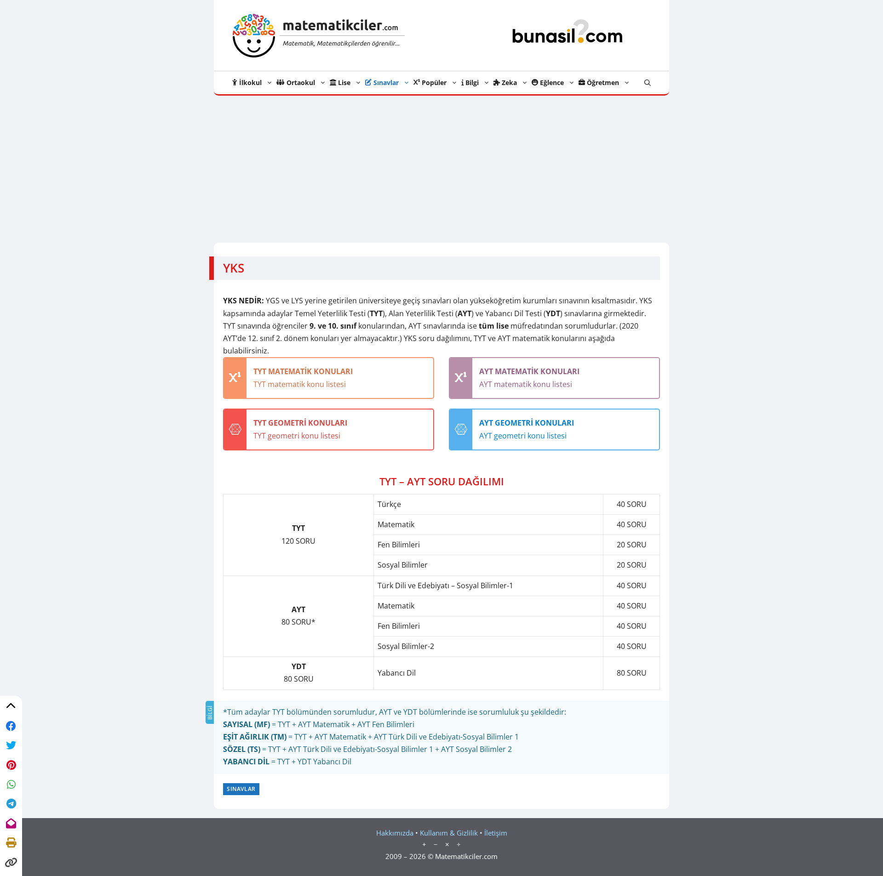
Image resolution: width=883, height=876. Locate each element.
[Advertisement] (441, 164)
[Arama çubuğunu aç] (647, 82)
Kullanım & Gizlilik (449, 832)
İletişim (495, 832)
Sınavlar (385, 82)
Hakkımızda (394, 832)
